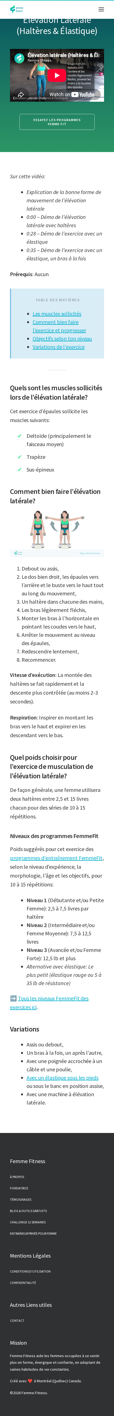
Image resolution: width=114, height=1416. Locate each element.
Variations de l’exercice (59, 346)
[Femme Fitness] (16, 9)
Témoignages (20, 1199)
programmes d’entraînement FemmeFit (56, 857)
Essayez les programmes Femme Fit (57, 122)
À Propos (17, 1177)
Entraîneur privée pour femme (33, 1233)
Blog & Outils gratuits (28, 1211)
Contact (17, 1320)
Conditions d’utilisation (30, 1271)
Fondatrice (19, 1188)
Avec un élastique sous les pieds (63, 1077)
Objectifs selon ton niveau (62, 338)
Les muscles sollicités (57, 313)
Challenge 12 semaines (28, 1222)
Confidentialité (23, 1283)
